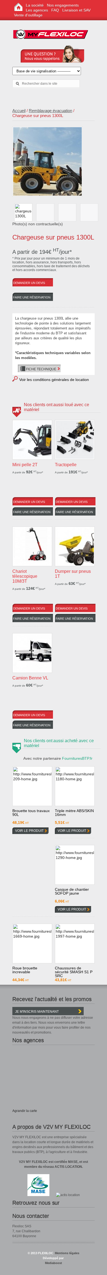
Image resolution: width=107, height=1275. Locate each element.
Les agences (37, 10)
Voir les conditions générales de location (54, 379)
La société (35, 5)
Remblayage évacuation (50, 110)
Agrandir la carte (24, 1111)
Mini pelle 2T (25, 464)
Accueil (19, 110)
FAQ (55, 10)
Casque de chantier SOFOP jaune (72, 891)
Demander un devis (29, 282)
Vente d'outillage (28, 15)
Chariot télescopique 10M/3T (24, 576)
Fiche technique (41, 369)
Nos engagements (63, 5)
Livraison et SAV (76, 10)
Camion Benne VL (30, 678)
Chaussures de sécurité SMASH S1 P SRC (73, 971)
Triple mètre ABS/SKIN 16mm (74, 813)
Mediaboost (53, 1263)
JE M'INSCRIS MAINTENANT (37, 1012)
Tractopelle (66, 464)
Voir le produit (29, 831)
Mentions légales (66, 1253)
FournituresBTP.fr (77, 758)
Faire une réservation (31, 297)
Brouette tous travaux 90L (31, 813)
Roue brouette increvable (24, 970)
